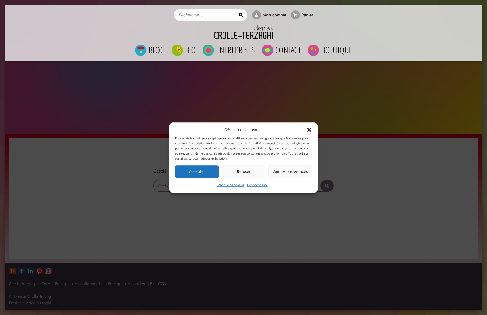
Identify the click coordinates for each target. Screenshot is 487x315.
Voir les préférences (290, 172)
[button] (309, 130)
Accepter (197, 172)
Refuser (244, 172)
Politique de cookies (230, 185)
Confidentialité (257, 185)
